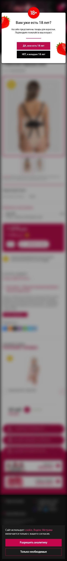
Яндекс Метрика (42, 530)
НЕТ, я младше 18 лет (33, 54)
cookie (28, 530)
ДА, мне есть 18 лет (33, 46)
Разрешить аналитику (33, 542)
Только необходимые (33, 551)
